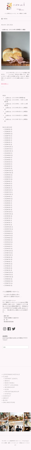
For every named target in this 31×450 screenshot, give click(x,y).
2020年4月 (7, 242)
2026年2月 (7, 131)
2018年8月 (7, 281)
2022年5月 (7, 203)
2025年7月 (7, 136)
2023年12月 (7, 170)
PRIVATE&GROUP (12, 391)
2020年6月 (7, 238)
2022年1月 (7, 209)
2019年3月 (7, 266)
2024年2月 (7, 166)
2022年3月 (7, 205)
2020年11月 (7, 229)
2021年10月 (7, 214)
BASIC (7, 381)
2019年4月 (7, 264)
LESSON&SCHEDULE (11, 374)
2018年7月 (7, 283)
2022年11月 (7, 192)
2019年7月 (7, 259)
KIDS (7, 389)
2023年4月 (7, 183)
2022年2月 (7, 207)
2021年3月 (7, 222)
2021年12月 (7, 212)
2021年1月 (7, 225)
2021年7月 (7, 218)
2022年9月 (7, 196)
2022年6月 (7, 201)
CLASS (5, 376)
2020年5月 (7, 240)
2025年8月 (7, 133)
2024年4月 (7, 162)
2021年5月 (7, 220)
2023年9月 (7, 175)
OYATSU (8, 394)
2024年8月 (7, 155)
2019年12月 (7, 251)
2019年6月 (7, 261)
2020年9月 (7, 231)
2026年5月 (7, 129)
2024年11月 (7, 149)
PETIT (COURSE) (11, 385)
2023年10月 (7, 172)
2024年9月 (7, 153)
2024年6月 (7, 157)
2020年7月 (7, 235)
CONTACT (7, 396)
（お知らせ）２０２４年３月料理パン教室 (13, 29)
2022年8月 (7, 198)
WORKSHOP (10, 387)
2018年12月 (7, 272)
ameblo (5, 336)
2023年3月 (7, 185)
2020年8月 (7, 233)
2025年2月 (7, 142)
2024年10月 (7, 151)
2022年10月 (7, 194)
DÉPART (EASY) (11, 378)
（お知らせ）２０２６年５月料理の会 (14, 97)
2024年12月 (7, 146)
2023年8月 (7, 177)
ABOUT (6, 398)
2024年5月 (7, 159)
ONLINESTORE (9, 402)
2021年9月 (7, 216)
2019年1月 (7, 270)
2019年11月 (7, 253)
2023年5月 (7, 181)
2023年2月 (7, 188)
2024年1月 (7, 168)
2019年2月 (7, 268)
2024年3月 (7, 164)
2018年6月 (7, 285)
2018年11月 (7, 274)
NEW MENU (9, 383)
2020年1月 (7, 248)
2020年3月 (7, 244)
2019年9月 (7, 257)
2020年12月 (7, 227)
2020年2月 (7, 246)
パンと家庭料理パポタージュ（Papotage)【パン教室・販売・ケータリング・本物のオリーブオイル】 (15, 443)
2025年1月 (7, 144)
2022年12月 (7, 190)
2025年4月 (7, 138)
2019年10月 (7, 255)
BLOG (5, 400)
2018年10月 (7, 277)
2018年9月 (7, 279)
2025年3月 (7, 140)
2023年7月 (7, 179)
